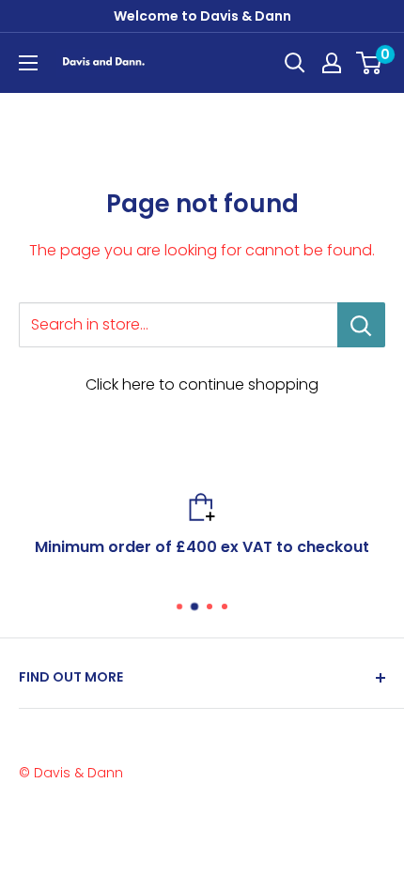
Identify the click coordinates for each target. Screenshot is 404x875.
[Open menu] (28, 62)
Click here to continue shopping (202, 384)
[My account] (331, 63)
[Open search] (295, 63)
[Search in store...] (361, 324)
